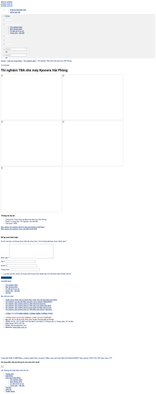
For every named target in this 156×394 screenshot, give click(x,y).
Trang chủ (9, 16)
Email (3, 266)
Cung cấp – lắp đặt (17, 33)
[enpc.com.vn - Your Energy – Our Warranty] (6, 5)
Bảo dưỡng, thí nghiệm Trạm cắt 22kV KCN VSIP (19, 229)
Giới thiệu (9, 20)
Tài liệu (8, 36)
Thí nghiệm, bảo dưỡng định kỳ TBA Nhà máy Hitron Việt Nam (28, 310)
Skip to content (6, 2)
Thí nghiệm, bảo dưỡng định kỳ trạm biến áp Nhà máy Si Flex (28, 308)
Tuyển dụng (10, 44)
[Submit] (6, 57)
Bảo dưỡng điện (16, 29)
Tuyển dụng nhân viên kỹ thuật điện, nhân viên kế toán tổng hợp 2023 (31, 300)
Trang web (5, 270)
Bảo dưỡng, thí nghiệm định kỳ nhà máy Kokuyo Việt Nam (22, 227)
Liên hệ (8, 40)
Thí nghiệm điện (16, 27)
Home (3, 61)
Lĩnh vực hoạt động (13, 24)
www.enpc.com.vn (20, 327)
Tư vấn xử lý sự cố (17, 31)
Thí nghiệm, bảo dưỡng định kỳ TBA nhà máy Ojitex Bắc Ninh (28, 306)
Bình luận (5, 258)
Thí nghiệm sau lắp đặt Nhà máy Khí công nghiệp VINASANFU (28, 302)
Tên (3, 262)
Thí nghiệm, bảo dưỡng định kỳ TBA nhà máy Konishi (25, 304)
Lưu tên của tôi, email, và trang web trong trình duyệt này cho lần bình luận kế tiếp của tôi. (37, 274)
